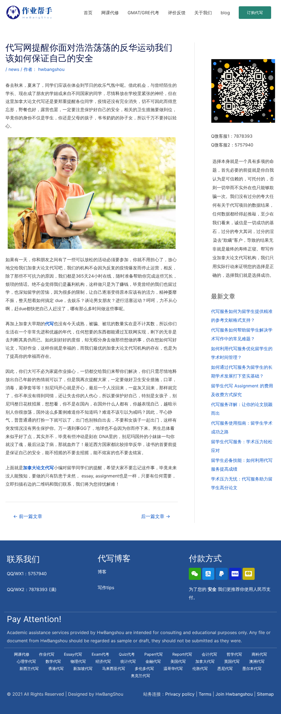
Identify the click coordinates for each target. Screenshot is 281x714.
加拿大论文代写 (38, 467)
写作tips (106, 587)
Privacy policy (180, 694)
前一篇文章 (27, 516)
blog (225, 12)
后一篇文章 (155, 516)
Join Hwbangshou (234, 694)
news (14, 69)
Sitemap (265, 694)
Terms (205, 694)
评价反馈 (177, 12)
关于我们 (203, 12)
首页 (88, 12)
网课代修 (110, 12)
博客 (102, 571)
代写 (49, 323)
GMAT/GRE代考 (143, 12)
